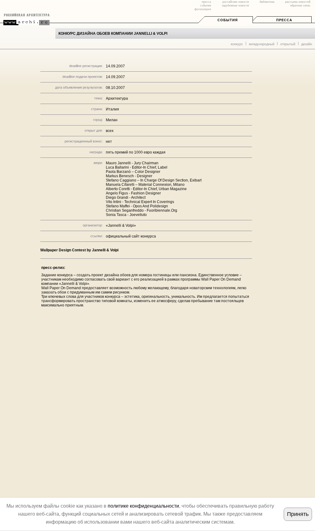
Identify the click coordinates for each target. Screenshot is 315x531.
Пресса (284, 20)
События (227, 20)
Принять (298, 514)
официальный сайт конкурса (131, 236)
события (205, 5)
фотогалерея (202, 9)
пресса (206, 1)
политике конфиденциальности (143, 506)
